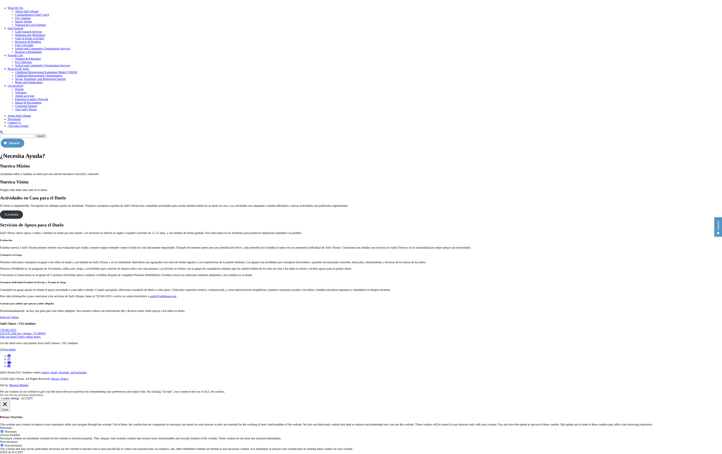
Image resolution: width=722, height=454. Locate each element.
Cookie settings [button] (10, 398)
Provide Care (15, 55)
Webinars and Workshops (30, 35)
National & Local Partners (30, 24)
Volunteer (21, 92)
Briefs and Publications (28, 82)
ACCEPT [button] (27, 398)
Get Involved (15, 85)
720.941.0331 (8, 330)
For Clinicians (23, 62)
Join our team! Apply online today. (20, 336)
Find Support (15, 28)
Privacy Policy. (60, 378)
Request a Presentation (28, 52)
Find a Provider (24, 45)
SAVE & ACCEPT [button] (11, 452)
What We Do (15, 8)
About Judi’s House (27, 11)
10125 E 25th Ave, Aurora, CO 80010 (23, 333)
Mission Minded (18, 385)
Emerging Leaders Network (31, 99)
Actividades (11, 214)
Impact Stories (23, 21)
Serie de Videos (9, 317)
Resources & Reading (28, 41)
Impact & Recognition (28, 102)
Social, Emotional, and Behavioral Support (40, 79)
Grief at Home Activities (29, 38)
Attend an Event (24, 95)
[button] (1, 132)
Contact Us (14, 122)
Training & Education (28, 58)
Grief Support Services (28, 31)
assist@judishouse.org (163, 296)
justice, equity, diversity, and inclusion (64, 372)
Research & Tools (18, 68)
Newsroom (14, 119)
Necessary (11, 431)
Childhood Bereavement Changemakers (38, 75)
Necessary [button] (6, 427)
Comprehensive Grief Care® (32, 14)
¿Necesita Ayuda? (18, 125)
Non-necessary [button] (9, 441)
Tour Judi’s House (26, 109)
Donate (19, 89)
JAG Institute (23, 18)
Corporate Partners (26, 106)
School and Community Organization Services (42, 48)
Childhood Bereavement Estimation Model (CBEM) (46, 72)
